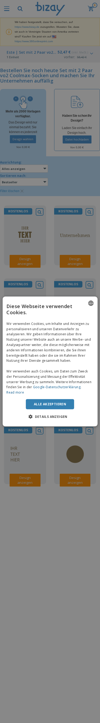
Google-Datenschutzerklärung (57, 387)
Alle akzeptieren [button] (50, 404)
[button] (50, 416)
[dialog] (49, 361)
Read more (15, 392)
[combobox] (91, 303)
